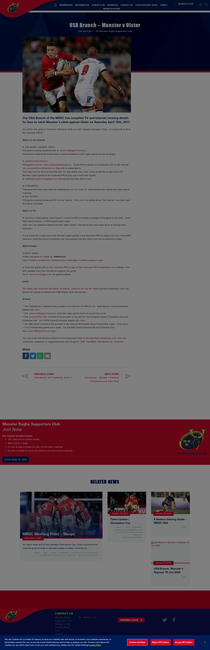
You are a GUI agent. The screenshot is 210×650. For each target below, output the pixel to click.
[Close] (204, 642)
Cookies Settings (137, 642)
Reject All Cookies (160, 642)
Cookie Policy (95, 645)
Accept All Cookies (183, 642)
